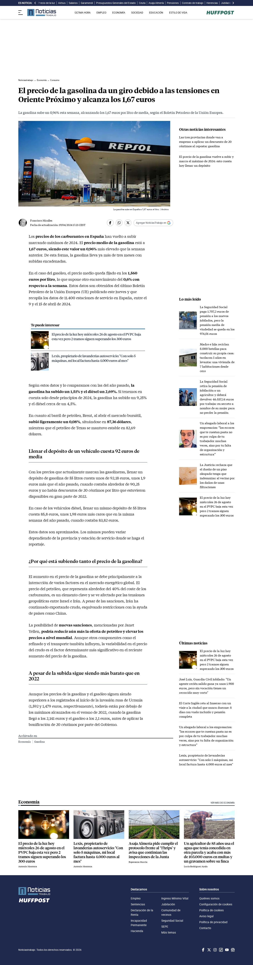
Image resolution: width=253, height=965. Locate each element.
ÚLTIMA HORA (83, 12)
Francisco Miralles (41, 220)
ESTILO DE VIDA (178, 12)
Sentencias (138, 904)
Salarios (73, 3)
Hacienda (137, 931)
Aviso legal (206, 916)
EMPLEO (101, 12)
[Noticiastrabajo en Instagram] (214, 950)
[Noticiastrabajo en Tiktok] (220, 950)
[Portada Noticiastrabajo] (34, 891)
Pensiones (173, 3)
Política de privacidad (213, 922)
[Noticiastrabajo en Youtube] (226, 950)
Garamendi (87, 3)
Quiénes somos (209, 898)
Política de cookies (211, 910)
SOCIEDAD (137, 12)
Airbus (62, 3)
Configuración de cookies (215, 904)
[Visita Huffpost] (220, 12)
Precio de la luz (46, 3)
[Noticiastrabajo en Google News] (232, 950)
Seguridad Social (172, 921)
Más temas (168, 932)
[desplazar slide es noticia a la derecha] (233, 3)
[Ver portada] (41, 12)
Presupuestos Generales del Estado (116, 3)
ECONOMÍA (118, 12)
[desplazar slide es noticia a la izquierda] (35, 3)
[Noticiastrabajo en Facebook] (203, 950)
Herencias (212, 3)
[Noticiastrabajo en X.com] (209, 950)
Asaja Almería (156, 3)
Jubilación (168, 904)
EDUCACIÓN (156, 12)
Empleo (136, 898)
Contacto (205, 928)
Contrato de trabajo (192, 3)
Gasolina (39, 741)
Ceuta (142, 3)
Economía (24, 741)
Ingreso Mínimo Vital (174, 898)
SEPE (164, 926)
